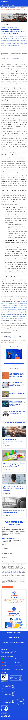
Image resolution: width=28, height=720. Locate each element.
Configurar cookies (19, 669)
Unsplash (16, 58)
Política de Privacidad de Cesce (13, 572)
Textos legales (6, 669)
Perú (5, 665)
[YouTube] (11, 652)
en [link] (5, 673)
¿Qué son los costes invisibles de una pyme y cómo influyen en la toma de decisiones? (14, 465)
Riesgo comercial (20, 340)
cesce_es (14, 365)
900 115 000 (2, 4)
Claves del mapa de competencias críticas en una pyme (12, 441)
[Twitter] (2, 652)
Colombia (19, 659)
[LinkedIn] (5, 652)
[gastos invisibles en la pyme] (14, 455)
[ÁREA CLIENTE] (13, 4)
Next (27, 636)
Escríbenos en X (14, 613)
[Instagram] (15, 652)
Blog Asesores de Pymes (8, 7)
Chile (5, 662)
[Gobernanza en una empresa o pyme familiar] (14, 502)
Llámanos (14, 597)
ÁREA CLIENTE (7, 4)
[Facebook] (8, 652)
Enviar (7, 586)
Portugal (19, 665)
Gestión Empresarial (7, 342)
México (19, 662)
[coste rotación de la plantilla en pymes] (14, 479)
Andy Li (8, 58)
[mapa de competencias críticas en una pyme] (14, 431)
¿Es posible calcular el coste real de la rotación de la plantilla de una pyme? (13, 488)
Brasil (5, 659)
